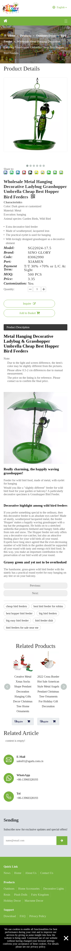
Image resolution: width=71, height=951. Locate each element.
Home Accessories (29, 888)
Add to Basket (27, 313)
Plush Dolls (20, 894)
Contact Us (46, 872)
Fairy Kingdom (40, 894)
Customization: (15, 283)
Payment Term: (10, 267)
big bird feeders (48, 613)
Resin (7, 894)
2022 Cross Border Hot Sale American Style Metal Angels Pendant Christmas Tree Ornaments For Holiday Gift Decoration (40, 691)
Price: (8, 279)
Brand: (9, 252)
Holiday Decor (12, 900)
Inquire (27, 303)
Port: (7, 261)
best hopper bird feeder (19, 613)
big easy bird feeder (17, 620)
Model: (9, 248)
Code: (8, 257)
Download (10, 916)
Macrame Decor (34, 900)
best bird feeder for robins (48, 606)
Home (17, 872)
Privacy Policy (37, 916)
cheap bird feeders (16, 606)
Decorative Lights (53, 888)
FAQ (22, 916)
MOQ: (8, 274)
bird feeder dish (44, 620)
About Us (30, 872)
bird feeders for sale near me (22, 627)
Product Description (18, 327)
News (7, 872)
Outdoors (9, 888)
